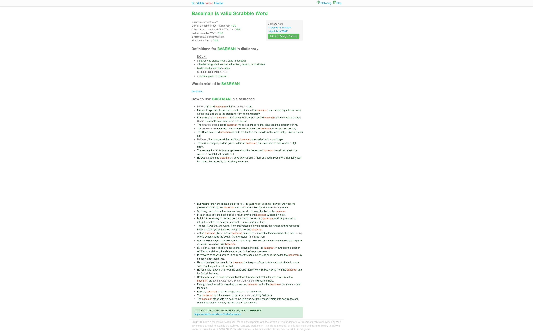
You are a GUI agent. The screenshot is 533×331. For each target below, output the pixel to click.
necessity (218, 161)
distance (271, 262)
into (234, 128)
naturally (256, 299)
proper (226, 240)
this (217, 150)
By (198, 247)
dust (258, 291)
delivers (245, 247)
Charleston (208, 132)
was (254, 139)
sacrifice (251, 124)
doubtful (212, 154)
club (250, 106)
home (263, 222)
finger (280, 139)
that (262, 124)
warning (236, 211)
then (249, 269)
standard (231, 113)
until (223, 269)
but (245, 262)
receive (263, 251)
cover (225, 64)
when (205, 161)
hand (238, 302)
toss (222, 258)
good (211, 157)
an (198, 258)
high (294, 143)
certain (203, 76)
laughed (225, 229)
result (205, 225)
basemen (197, 91)
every (209, 240)
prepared (288, 218)
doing (234, 161)
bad (274, 139)
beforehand (240, 150)
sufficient (261, 262)
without (218, 211)
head (274, 214)
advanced (270, 124)
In (198, 214)
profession (242, 236)
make (296, 262)
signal (206, 247)
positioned (210, 68)
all (230, 121)
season (243, 121)
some (262, 280)
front (218, 266)
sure (199, 266)
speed (216, 269)
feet (203, 273)
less (216, 121)
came (234, 132)
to (221, 64)
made (236, 110)
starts (253, 222)
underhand (213, 258)
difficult (275, 299)
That (199, 295)
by (245, 214)
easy (203, 258)
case (199, 154)
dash (298, 284)
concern (223, 121)
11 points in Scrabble (279, 27)
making (206, 117)
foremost (230, 277)
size (286, 233)
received (215, 247)
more (208, 121)
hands (244, 128)
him (280, 214)
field (207, 113)
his (259, 132)
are (218, 203)
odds (216, 236)
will (283, 203)
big (216, 207)
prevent (227, 218)
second (246, 64)
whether (206, 203)
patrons (253, 203)
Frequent (202, 110)
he (294, 132)
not (241, 203)
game (268, 203)
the (207, 106)
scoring (244, 218)
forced (277, 143)
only (214, 214)
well (299, 157)
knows (278, 247)
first (238, 64)
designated (213, 64)
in (235, 60)
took (244, 117)
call (279, 150)
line (269, 277)
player (202, 60)
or (252, 64)
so (239, 161)
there (200, 229)
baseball (241, 60)
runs (203, 269)
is (220, 150)
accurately (277, 240)
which (200, 302)
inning (283, 132)
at (282, 225)
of (227, 106)
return (240, 214)
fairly (293, 157)
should (249, 211)
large (256, 236)
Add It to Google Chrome (283, 36)
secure (286, 299)
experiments (214, 110)
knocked (222, 128)
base (230, 60)
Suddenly (202, 211)
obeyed (214, 143)
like (218, 233)
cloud (250, 291)
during (216, 251)
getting (209, 266)
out (230, 117)
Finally (200, 284)
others (269, 280)
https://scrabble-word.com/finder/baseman (217, 314)
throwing (204, 255)
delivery (229, 251)
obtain (246, 110)
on (198, 113)
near (222, 60)
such (202, 214)
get (213, 262)
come (248, 207)
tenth (276, 132)
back (279, 262)
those (203, 277)
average (278, 233)
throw (200, 146)
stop (248, 240)
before (224, 247)
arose (245, 161)
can (243, 240)
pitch (276, 157)
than (288, 157)
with (288, 110)
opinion (232, 203)
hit (258, 124)
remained (294, 225)
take (286, 143)
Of (198, 277)
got (229, 143)
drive (237, 295)
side (264, 132)
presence (202, 207)
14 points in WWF (278, 31)
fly (230, 128)
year (278, 203)
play (283, 110)
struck (299, 132)
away (250, 117)
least (229, 211)
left (232, 302)
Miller (238, 117)
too (199, 161)
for (255, 132)
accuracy (296, 110)
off (262, 139)
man (258, 157)
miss (288, 203)
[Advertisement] (250, 182)
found (265, 299)
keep (251, 262)
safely (252, 225)
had (224, 110)
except (234, 229)
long (210, 236)
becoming (205, 244)
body (267, 269)
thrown (219, 302)
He (198, 157)
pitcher (236, 247)
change (217, 139)
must (276, 218)
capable (298, 240)
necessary (213, 218)
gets (240, 251)
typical (261, 207)
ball (219, 154)
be (255, 207)
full (211, 269)
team (246, 113)
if (202, 218)
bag (294, 128)
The (199, 124)
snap (256, 211)
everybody (215, 229)
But (199, 117)
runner (205, 143)
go (214, 277)
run (238, 218)
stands (215, 60)
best (223, 214)
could (277, 110)
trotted (244, 225)
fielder (202, 64)
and (212, 113)
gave (298, 117)
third (256, 64)
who (209, 60)
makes (289, 284)
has (242, 207)
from (233, 225)
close (222, 262)
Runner (201, 291)
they (213, 203)
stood (280, 128)
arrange (229, 150)
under (238, 143)
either (232, 64)
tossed (227, 284)
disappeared (234, 291)
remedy (206, 150)
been (229, 110)
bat (216, 113)
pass (269, 255)
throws (256, 269)
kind (229, 214)
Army (258, 295)
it (233, 154)
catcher (285, 124)
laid (259, 139)
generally (255, 113)
